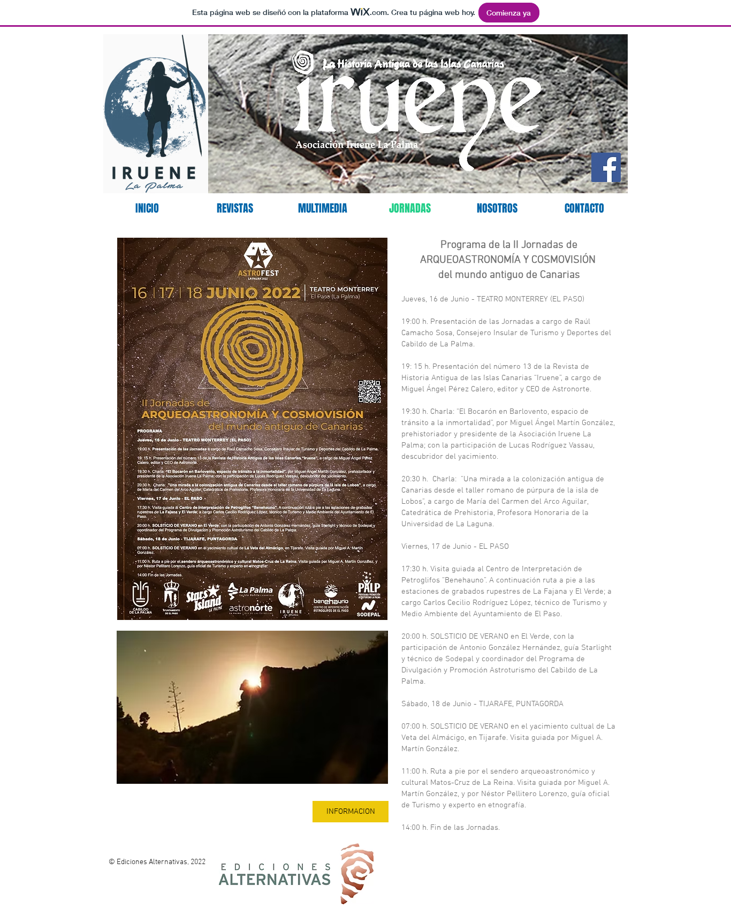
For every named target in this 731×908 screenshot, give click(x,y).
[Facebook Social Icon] (606, 167)
